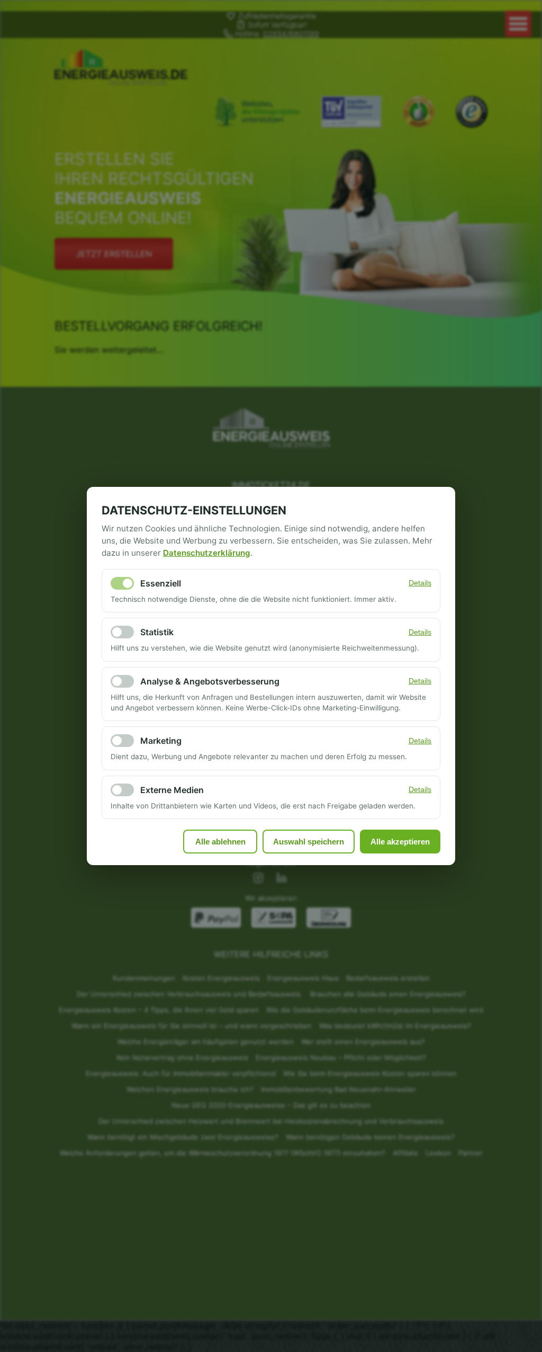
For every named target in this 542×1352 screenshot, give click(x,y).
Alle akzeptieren (400, 841)
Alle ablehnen (220, 841)
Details (420, 583)
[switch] (122, 583)
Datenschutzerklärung (206, 553)
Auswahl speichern (308, 841)
